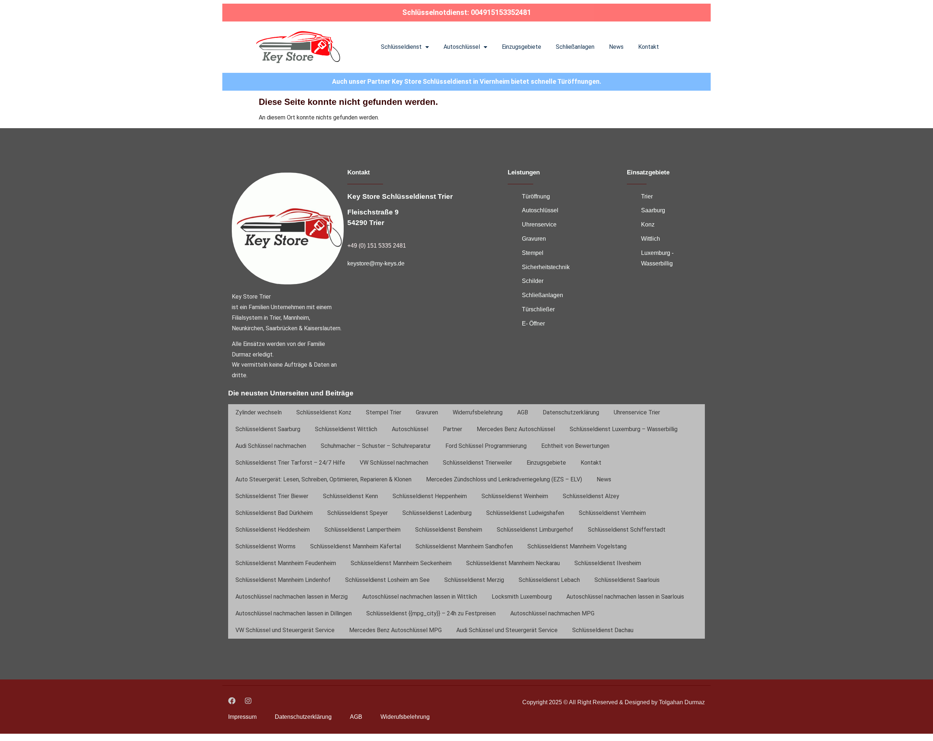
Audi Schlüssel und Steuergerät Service (507, 630)
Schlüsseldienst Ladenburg (437, 512)
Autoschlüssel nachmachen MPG (552, 613)
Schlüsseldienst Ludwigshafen (525, 512)
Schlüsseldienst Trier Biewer (271, 496)
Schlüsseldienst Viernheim (612, 512)
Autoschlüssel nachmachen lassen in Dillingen (293, 613)
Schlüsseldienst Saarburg (267, 429)
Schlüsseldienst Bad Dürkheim (274, 512)
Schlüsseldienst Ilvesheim (607, 563)
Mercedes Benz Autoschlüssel (516, 429)
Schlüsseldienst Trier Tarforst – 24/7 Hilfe (290, 462)
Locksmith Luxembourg (522, 596)
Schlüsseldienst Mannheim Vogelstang (576, 546)
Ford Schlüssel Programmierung (486, 445)
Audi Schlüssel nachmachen (270, 445)
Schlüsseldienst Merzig (474, 579)
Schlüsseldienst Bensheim (448, 529)
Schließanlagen (575, 46)
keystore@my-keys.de (376, 263)
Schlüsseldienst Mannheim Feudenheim (285, 563)
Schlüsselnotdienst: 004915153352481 (466, 12)
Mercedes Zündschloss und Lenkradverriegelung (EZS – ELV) (504, 479)
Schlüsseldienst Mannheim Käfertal (355, 546)
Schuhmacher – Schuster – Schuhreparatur (376, 445)
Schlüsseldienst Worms (265, 546)
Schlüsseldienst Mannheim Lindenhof (283, 579)
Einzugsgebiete (521, 46)
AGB (522, 412)
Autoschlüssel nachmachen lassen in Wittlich (419, 596)
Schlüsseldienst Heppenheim (430, 496)
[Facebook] (231, 701)
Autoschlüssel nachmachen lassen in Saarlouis (625, 596)
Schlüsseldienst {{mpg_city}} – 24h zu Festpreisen (431, 613)
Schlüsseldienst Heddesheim (272, 529)
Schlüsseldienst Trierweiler (477, 462)
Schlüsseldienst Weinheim (514, 496)
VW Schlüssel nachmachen (394, 462)
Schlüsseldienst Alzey (591, 496)
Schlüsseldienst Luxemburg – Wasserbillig (624, 429)
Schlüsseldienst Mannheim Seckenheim (401, 563)
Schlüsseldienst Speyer (357, 512)
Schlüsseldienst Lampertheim (362, 529)
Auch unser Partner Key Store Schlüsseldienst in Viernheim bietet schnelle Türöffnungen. (466, 81)
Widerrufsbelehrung (478, 412)
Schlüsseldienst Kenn (350, 496)
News (616, 46)
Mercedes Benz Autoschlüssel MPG (395, 630)
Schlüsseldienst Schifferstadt (626, 529)
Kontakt (648, 46)
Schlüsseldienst (401, 46)
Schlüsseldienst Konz (323, 412)
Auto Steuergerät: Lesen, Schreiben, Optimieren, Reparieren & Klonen (323, 479)
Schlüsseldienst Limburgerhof (535, 529)
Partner (452, 429)
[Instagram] (248, 701)
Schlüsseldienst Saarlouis (627, 579)
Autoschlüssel (462, 46)
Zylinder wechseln (258, 412)
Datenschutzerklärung (571, 412)
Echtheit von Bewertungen (575, 445)
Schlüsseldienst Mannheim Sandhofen (464, 546)
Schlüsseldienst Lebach (549, 579)
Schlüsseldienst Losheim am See (387, 579)
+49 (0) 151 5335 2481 (376, 246)
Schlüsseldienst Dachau (602, 630)
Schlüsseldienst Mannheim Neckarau (513, 563)
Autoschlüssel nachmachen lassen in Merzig (291, 596)
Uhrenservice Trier (637, 412)
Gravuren (427, 412)
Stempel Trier (383, 412)
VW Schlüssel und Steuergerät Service (285, 630)
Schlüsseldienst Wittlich (346, 429)
